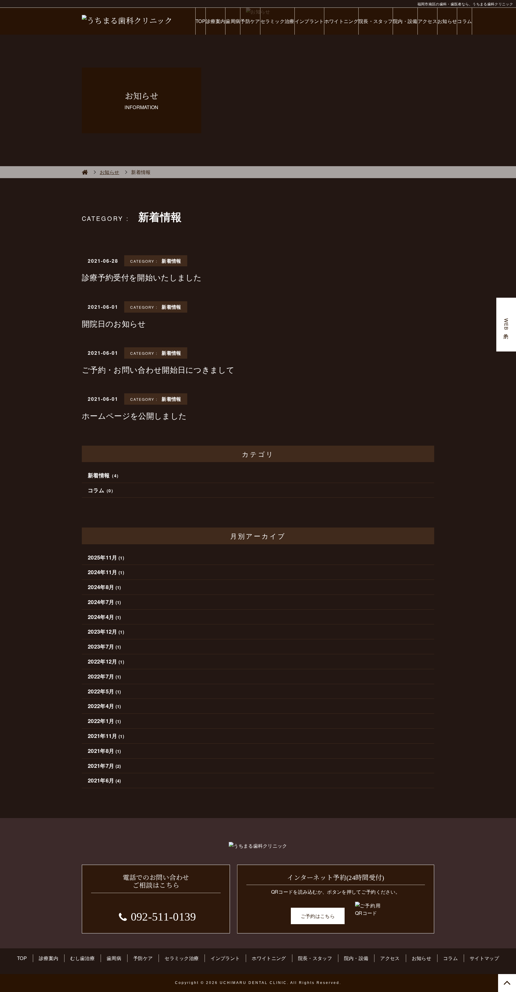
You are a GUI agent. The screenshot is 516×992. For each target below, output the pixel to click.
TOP (200, 21)
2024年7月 (104, 602)
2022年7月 (104, 676)
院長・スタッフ (376, 21)
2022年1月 (104, 721)
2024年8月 (104, 587)
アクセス (427, 21)
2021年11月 (106, 736)
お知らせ (447, 21)
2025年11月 (106, 557)
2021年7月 (104, 766)
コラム (464, 21)
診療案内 (215, 21)
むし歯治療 (82, 958)
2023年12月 (106, 631)
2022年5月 (104, 691)
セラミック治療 (277, 21)
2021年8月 (104, 751)
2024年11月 (106, 572)
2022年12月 (106, 661)
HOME (85, 172)
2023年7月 (104, 646)
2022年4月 (104, 706)
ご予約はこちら (318, 915)
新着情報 (104, 475)
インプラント (309, 21)
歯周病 (232, 21)
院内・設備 (405, 21)
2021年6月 (104, 780)
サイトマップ (484, 958)
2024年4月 (104, 617)
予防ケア (250, 21)
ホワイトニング (341, 21)
